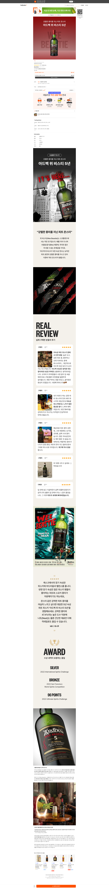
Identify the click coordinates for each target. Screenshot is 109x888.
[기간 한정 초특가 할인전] (54, 10)
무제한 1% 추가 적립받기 (54, 77)
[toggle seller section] (74, 82)
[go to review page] (74, 111)
